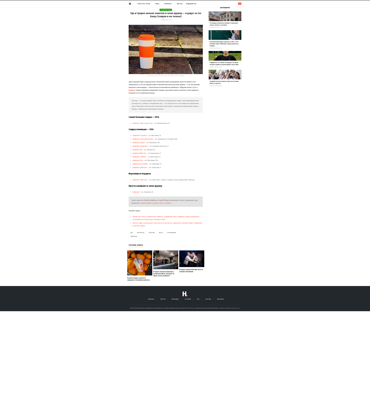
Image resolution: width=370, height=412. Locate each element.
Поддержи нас (191, 4)
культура (152, 232)
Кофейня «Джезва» (139, 167)
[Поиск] (234, 3)
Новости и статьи (144, 4)
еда (131, 232)
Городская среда (166, 10)
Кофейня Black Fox (139, 153)
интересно (140, 232)
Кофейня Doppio (138, 142)
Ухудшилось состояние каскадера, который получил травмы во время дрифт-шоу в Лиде (224, 63)
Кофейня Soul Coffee (140, 164)
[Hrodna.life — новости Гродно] (130, 3)
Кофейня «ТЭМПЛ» (139, 157)
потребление (171, 232)
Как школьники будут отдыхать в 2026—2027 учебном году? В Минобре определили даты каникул (224, 44)
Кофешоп (136, 192)
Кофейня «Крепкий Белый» (142, 139)
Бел (239, 4)
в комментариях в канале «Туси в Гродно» (155, 203)
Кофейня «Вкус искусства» (142, 123)
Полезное (168, 4)
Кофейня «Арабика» (140, 146)
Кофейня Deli (137, 150)
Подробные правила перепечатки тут (229, 308)
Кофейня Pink (137, 160)
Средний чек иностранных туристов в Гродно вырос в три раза (224, 82)
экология (133, 236)
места (161, 232)
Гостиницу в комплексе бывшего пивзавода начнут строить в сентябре (224, 24)
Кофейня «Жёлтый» (139, 180)
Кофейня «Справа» (139, 135)
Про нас (180, 4)
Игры (157, 4)
